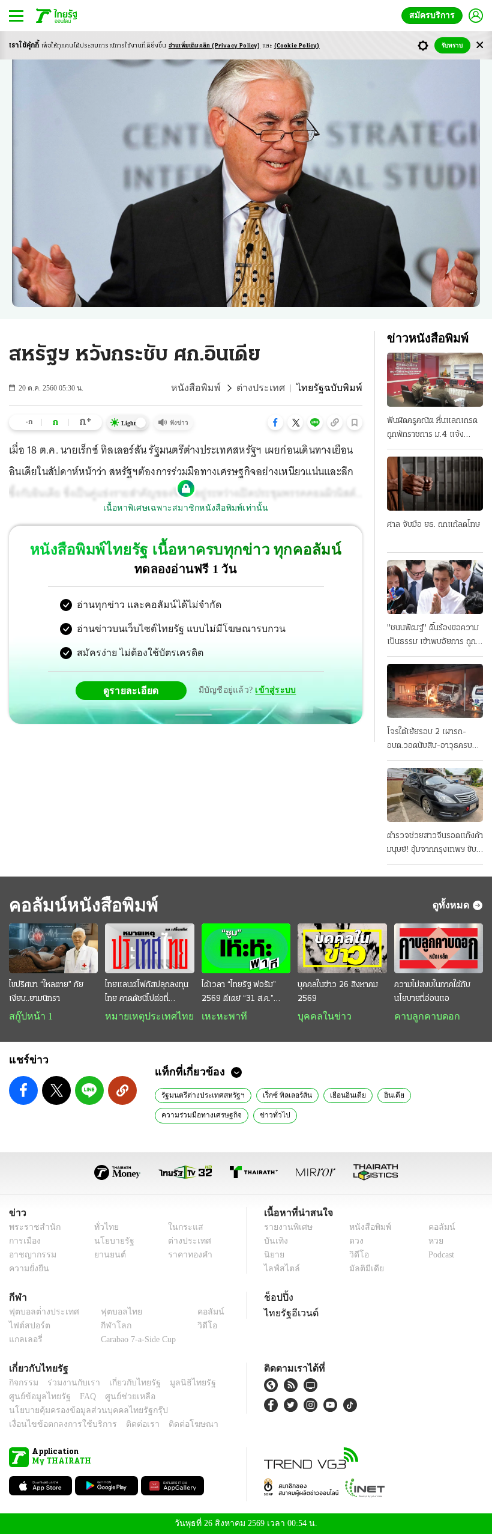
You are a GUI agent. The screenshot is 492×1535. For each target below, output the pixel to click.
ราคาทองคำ (187, 1255)
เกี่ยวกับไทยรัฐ (126, 1383)
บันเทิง (274, 1242)
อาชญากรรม (30, 1255)
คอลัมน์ (436, 1228)
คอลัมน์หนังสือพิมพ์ (80, 905)
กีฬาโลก (106, 1326)
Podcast (439, 1255)
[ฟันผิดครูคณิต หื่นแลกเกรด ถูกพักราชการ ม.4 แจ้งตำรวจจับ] (435, 380)
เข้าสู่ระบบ (273, 690)
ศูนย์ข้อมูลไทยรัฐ (36, 1397)
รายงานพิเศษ (286, 1228)
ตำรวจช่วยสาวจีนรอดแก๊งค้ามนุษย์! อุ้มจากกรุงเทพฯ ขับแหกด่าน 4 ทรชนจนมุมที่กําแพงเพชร (435, 844)
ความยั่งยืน (27, 1269)
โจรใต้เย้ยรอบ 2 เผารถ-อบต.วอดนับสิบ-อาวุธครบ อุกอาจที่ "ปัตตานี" (429, 740)
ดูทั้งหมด (452, 905)
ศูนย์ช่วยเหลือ (118, 1397)
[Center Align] (479, 45)
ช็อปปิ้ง (277, 1298)
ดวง (353, 1242)
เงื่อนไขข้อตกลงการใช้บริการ (56, 1425)
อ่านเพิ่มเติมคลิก (214, 46)
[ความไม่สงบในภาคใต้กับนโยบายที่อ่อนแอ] (438, 948)
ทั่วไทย (103, 1228)
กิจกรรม (23, 1383)
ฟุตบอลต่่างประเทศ (40, 1313)
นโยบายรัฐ (109, 1242)
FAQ (80, 1397)
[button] (275, 422)
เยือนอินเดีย (341, 1095)
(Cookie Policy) (297, 46)
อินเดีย (385, 1095)
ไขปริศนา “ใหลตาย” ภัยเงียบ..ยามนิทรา (46, 991)
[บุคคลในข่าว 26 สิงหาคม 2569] (342, 948)
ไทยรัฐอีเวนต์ (288, 1314)
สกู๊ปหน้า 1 (29, 1016)
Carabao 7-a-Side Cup (135, 1340)
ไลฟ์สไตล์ (279, 1269)
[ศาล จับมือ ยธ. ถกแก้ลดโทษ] (435, 484)
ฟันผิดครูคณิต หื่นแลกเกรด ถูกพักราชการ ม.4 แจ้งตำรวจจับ (432, 429)
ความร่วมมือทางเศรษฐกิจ (198, 1115)
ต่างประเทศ (271, 388)
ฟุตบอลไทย (111, 1313)
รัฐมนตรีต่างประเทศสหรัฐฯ (201, 1095)
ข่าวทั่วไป (267, 1115)
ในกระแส (181, 1228)
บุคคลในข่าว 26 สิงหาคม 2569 (338, 991)
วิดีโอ (355, 1255)
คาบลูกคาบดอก (424, 1016)
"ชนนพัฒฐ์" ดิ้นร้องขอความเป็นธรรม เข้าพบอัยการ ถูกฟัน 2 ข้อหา (433, 636)
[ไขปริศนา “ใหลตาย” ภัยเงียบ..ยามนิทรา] (53, 948)
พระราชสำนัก (31, 1228)
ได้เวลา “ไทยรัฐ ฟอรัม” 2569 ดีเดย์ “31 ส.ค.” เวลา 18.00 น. (239, 993)
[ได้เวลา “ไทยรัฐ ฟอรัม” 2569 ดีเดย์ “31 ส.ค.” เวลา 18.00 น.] (246, 948)
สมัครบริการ (434, 15)
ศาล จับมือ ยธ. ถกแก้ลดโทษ (433, 524)
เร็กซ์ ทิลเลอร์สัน (283, 1095)
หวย (431, 1242)
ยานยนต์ (106, 1255)
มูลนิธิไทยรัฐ (179, 1383)
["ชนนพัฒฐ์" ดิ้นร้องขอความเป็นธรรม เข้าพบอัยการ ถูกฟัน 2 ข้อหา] (435, 587)
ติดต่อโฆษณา (173, 1425)
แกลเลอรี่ (24, 1340)
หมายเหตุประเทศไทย (143, 1016)
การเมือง (23, 1242)
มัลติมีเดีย (362, 1269)
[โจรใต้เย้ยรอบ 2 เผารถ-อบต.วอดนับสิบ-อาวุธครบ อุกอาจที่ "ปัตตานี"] (435, 691)
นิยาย (273, 1255)
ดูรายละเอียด (135, 690)
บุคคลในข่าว (320, 1016)
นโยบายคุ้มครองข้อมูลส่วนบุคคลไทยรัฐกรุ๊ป (80, 1411)
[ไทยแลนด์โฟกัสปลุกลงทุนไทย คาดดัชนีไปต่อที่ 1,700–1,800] (149, 948)
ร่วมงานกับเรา (69, 1383)
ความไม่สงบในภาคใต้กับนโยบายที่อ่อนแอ (432, 991)
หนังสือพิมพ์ (213, 388)
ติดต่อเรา (127, 1425)
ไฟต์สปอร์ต (27, 1326)
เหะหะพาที (220, 1016)
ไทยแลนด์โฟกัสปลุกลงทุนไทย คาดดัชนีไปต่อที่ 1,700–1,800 (146, 993)
